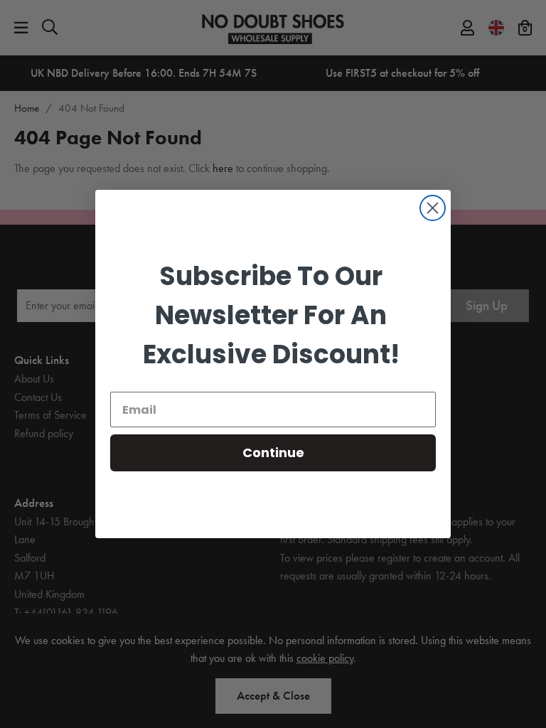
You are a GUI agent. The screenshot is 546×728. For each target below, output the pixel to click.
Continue (273, 452)
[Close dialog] (432, 208)
